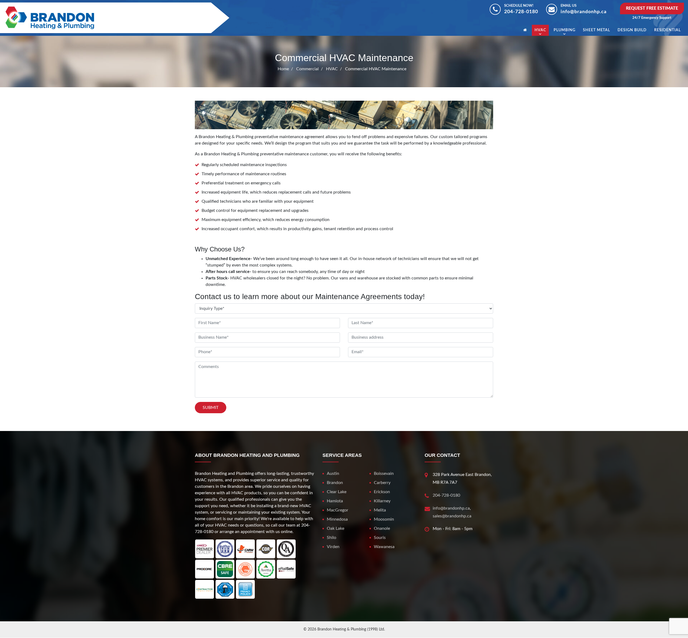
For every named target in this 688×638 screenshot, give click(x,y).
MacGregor (337, 510)
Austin (333, 473)
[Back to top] (666, 622)
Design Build (632, 30)
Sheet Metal (596, 30)
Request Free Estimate (652, 8)
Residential (667, 30)
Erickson (382, 492)
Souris (380, 537)
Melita (380, 510)
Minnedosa (337, 519)
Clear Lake (336, 492)
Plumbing (564, 30)
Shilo (331, 537)
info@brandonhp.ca (584, 11)
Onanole (382, 528)
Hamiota (335, 501)
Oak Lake (335, 528)
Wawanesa (384, 547)
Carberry (382, 483)
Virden (333, 547)
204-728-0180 (521, 11)
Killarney (382, 501)
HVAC (540, 30)
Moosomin (384, 519)
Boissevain (384, 473)
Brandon (335, 483)
